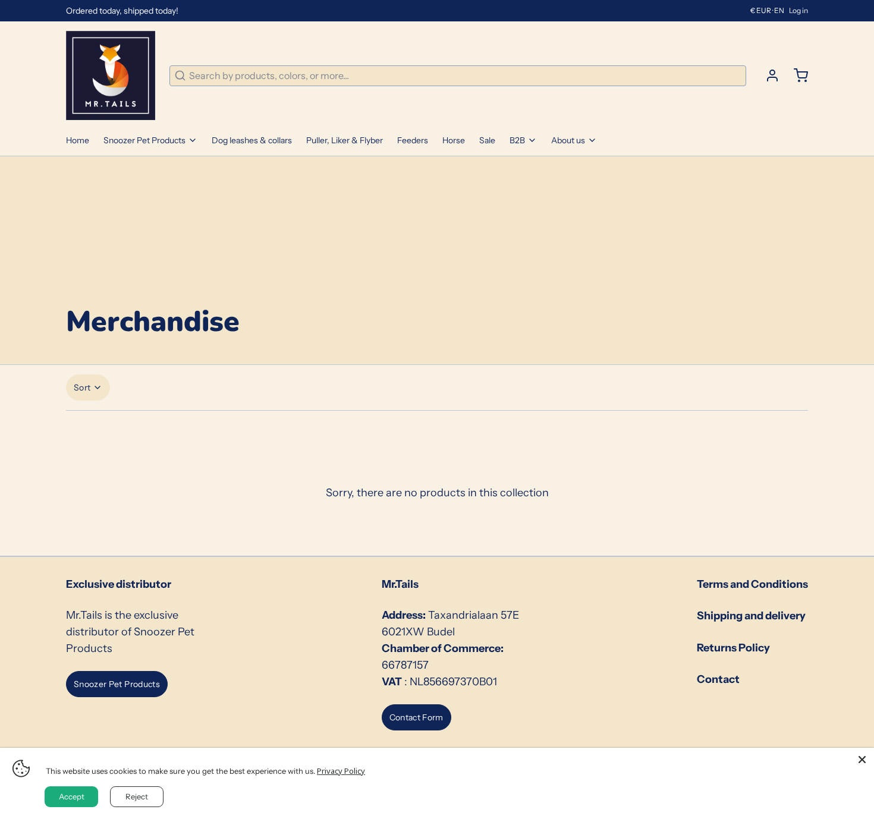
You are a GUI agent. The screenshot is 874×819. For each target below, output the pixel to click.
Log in (798, 10)
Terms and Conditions (752, 584)
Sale (487, 140)
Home (77, 140)
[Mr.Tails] (110, 75)
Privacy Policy (341, 771)
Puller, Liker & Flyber (344, 140)
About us (568, 140)
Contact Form (416, 717)
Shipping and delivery (751, 615)
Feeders (412, 140)
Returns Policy (733, 647)
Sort (82, 387)
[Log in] (767, 75)
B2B (517, 140)
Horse (453, 140)
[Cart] (796, 75)
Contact (718, 679)
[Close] (862, 760)
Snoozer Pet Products (144, 140)
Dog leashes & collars (252, 140)
